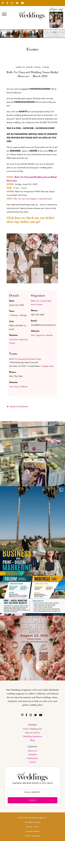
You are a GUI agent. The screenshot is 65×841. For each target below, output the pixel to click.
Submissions (32, 758)
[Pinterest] (4, 3)
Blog (32, 740)
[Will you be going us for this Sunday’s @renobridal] (32, 648)
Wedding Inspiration (32, 736)
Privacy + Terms (32, 826)
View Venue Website (18, 386)
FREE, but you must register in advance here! (32, 198)
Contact (32, 761)
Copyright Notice (33, 831)
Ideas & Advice (32, 732)
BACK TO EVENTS (19, 406)
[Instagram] (13, 3)
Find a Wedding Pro (32, 728)
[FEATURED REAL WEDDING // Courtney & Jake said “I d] (32, 518)
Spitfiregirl (35, 836)
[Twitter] (18, 3)
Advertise (32, 754)
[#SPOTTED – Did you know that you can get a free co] (32, 453)
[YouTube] (23, 3)
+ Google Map (46, 366)
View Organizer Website (42, 335)
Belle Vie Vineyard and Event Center (25, 359)
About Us (32, 750)
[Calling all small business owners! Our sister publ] (32, 583)
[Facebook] (8, 3)
